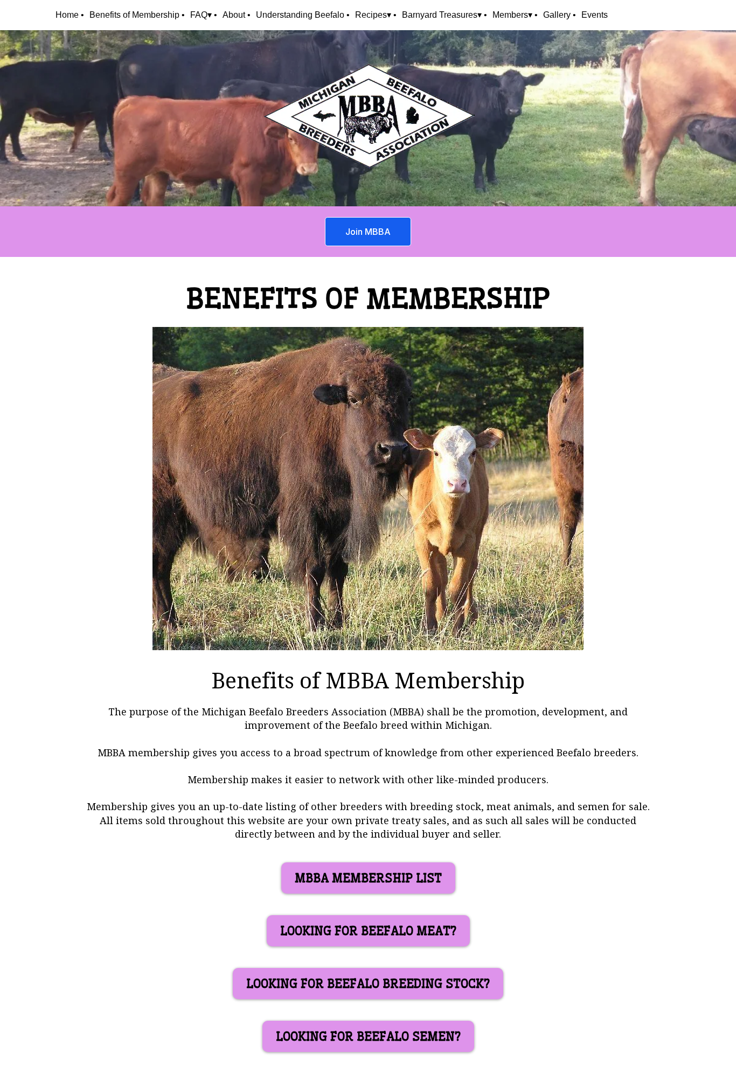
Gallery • (559, 14)
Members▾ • (515, 14)
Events (594, 14)
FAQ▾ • (203, 14)
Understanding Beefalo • (303, 14)
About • (237, 14)
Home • (69, 14)
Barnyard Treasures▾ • (444, 14)
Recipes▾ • (376, 14)
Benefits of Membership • (137, 14)
